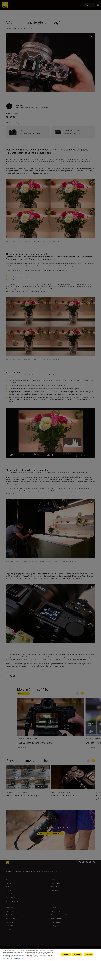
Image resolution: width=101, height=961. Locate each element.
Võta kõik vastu (88, 954)
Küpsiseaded (66, 954)
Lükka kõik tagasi (77, 954)
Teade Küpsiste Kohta (18, 958)
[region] (50, 954)
